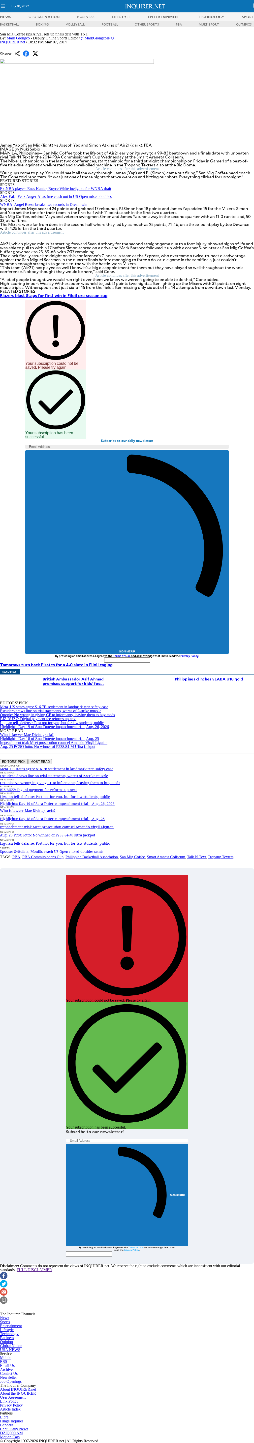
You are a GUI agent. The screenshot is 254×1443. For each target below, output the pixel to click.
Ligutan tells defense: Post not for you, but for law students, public (52, 723)
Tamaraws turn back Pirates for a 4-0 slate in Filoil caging (56, 664)
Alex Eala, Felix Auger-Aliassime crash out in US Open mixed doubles (56, 196)
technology (211, 16)
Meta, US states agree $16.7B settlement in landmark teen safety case (54, 707)
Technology (9, 1334)
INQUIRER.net (12, 42)
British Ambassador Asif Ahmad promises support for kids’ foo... (73, 681)
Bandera (6, 1425)
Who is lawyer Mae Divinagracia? (27, 735)
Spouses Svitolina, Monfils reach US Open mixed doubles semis (51, 851)
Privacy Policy (189, 656)
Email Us (7, 1365)
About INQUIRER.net (18, 1389)
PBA (179, 24)
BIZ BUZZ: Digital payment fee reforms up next (38, 719)
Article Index (10, 1409)
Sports (5, 1322)
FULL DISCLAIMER (34, 1270)
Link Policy (9, 1401)
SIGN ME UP (127, 651)
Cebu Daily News (14, 1429)
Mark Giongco (18, 38)
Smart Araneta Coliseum (166, 857)
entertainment (164, 16)
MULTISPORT (209, 24)
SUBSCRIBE (178, 1195)
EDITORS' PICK (14, 762)
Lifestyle (7, 1330)
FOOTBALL (109, 24)
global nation (44, 16)
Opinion (6, 1342)
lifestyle (121, 16)
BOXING (42, 24)
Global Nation (11, 1346)
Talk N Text (196, 857)
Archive (6, 1369)
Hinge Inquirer (11, 1421)
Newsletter (8, 1377)
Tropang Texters (220, 857)
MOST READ (40, 762)
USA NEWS (10, 1350)
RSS (3, 1361)
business (86, 16)
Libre (4, 1417)
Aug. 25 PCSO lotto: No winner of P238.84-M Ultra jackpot (47, 746)
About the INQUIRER (18, 1393)
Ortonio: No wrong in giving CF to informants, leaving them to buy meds (57, 715)
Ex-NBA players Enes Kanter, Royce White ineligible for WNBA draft (55, 188)
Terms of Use (121, 656)
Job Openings (11, 1381)
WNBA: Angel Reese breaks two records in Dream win (43, 204)
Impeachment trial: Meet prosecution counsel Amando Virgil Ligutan (53, 742)
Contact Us (9, 1373)
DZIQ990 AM (11, 1433)
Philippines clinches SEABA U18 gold (209, 678)
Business (7, 1338)
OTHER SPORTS (147, 24)
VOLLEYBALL (75, 24)
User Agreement (13, 1397)
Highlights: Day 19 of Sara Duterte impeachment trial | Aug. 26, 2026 (54, 727)
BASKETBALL (9, 24)
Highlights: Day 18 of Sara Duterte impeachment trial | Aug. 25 (49, 739)
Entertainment (11, 1326)
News (5, 16)
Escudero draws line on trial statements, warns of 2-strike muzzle (50, 711)
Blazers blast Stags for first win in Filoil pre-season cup (53, 295)
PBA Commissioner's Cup (43, 857)
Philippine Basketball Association (91, 857)
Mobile (5, 1357)
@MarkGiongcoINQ (97, 38)
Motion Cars (10, 1437)
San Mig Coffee (132, 857)
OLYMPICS (244, 24)
